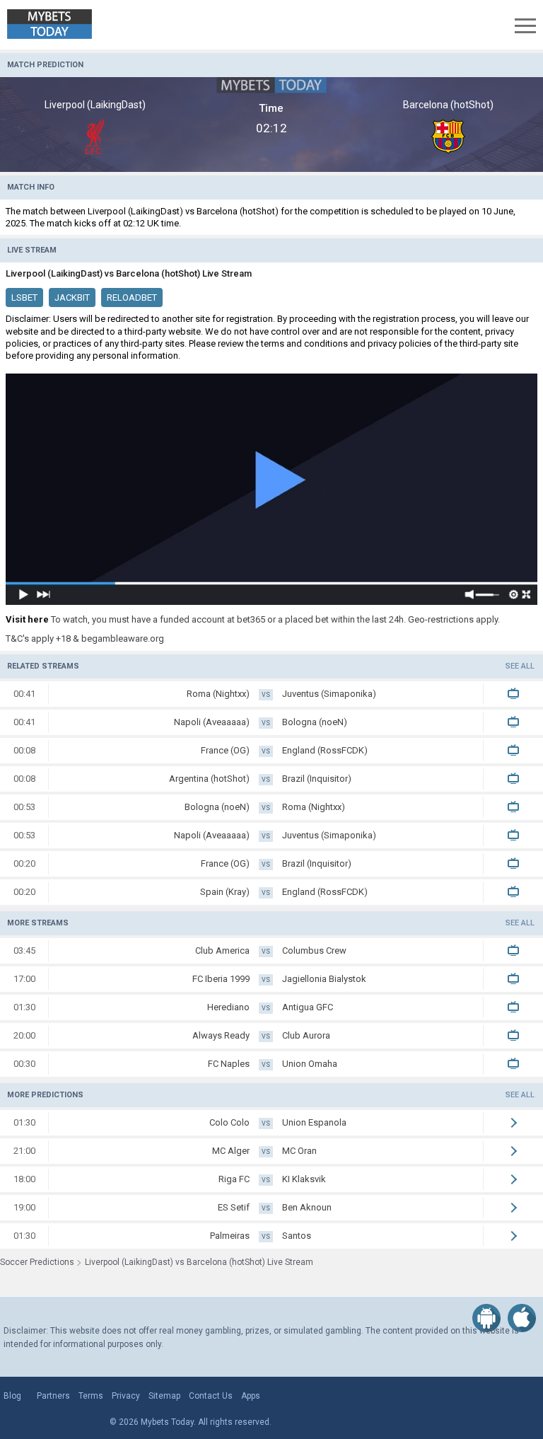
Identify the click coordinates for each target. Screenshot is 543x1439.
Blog (12, 1396)
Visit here (27, 619)
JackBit (72, 297)
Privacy (126, 1396)
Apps (250, 1396)
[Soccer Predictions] (59, 25)
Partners (53, 1396)
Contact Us (211, 1396)
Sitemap (164, 1396)
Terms (90, 1396)
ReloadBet (132, 297)
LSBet (24, 297)
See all (520, 666)
